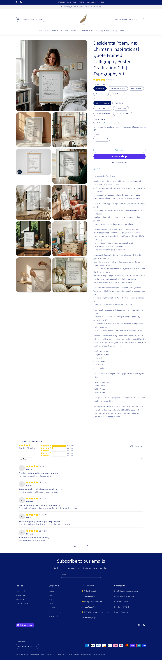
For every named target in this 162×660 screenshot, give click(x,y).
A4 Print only (120, 103)
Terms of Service (22, 604)
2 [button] (78, 545)
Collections (53, 595)
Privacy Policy (21, 591)
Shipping (107, 123)
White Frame (117, 94)
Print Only (100, 88)
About (51, 604)
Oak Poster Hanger (117, 88)
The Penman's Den (26, 654)
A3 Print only (121, 108)
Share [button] (98, 169)
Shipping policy (86, 654)
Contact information (99, 654)
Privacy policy (62, 654)
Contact (52, 608)
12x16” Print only (103, 114)
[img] (32, 466)
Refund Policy (21, 595)
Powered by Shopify (38, 654)
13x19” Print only (123, 114)
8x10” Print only (102, 103)
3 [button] (80, 545)
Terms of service (74, 654)
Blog (50, 599)
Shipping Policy (22, 599)
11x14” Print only (103, 108)
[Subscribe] (99, 575)
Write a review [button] (136, 446)
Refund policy (54, 616)
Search (51, 591)
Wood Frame (101, 94)
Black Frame (136, 88)
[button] (30, 19)
